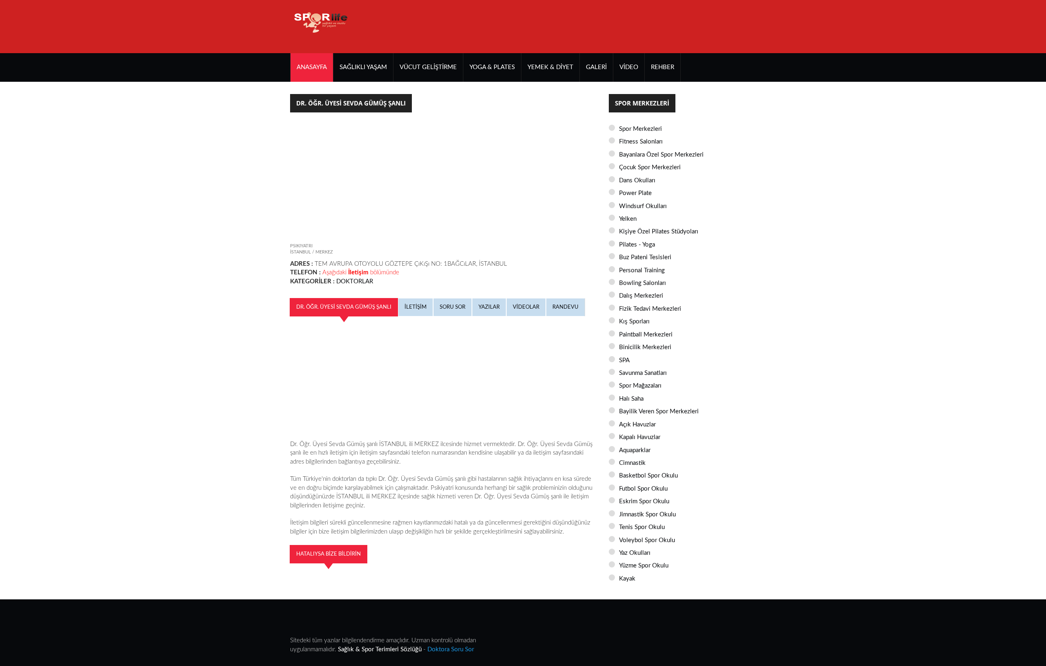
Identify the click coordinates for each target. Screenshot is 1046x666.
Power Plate (635, 193)
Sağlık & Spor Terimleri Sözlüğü (380, 649)
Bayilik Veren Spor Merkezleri (659, 411)
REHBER (662, 67)
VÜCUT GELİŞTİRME (428, 67)
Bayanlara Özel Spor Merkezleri (661, 155)
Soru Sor (452, 307)
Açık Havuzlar (637, 425)
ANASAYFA (312, 67)
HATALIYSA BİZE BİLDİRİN (328, 554)
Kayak (627, 579)
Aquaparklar (634, 450)
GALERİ (596, 67)
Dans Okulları (637, 180)
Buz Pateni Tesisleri (645, 257)
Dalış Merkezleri (641, 296)
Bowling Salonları (642, 283)
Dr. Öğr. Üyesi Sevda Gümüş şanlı (343, 307)
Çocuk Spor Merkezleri (650, 167)
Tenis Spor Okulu (642, 527)
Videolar (526, 307)
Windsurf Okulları (643, 206)
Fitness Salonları (641, 142)
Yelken (628, 219)
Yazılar (489, 307)
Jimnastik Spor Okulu (647, 514)
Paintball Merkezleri (646, 335)
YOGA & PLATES (492, 67)
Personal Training (642, 270)
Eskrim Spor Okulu (644, 501)
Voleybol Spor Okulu (647, 540)
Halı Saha (631, 399)
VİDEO (628, 67)
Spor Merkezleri (640, 129)
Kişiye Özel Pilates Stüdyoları (658, 232)
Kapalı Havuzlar (639, 437)
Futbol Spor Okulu (643, 489)
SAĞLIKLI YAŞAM (363, 67)
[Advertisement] (607, 26)
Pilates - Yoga (637, 245)
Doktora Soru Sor (450, 649)
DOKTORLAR (354, 281)
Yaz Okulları (634, 553)
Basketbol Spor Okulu (648, 476)
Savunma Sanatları (643, 373)
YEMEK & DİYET (550, 67)
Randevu (565, 307)
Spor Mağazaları (640, 386)
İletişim (416, 307)
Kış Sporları (634, 321)
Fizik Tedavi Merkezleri (650, 309)
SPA (624, 360)
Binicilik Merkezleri (645, 347)
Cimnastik (632, 463)
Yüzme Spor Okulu (643, 566)
